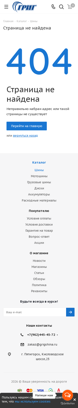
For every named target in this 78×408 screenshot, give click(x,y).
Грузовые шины (39, 182)
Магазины (39, 267)
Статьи (39, 273)
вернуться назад (25, 136)
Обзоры (39, 279)
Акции (39, 243)
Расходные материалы (39, 200)
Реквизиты (39, 291)
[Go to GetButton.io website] (68, 403)
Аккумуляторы (39, 194)
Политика (39, 285)
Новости (39, 261)
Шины (39, 170)
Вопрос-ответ (39, 237)
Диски (39, 188)
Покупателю (39, 211)
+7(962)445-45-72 (41, 335)
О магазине (39, 253)
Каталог (39, 162)
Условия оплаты (39, 218)
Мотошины (39, 176)
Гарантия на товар (39, 231)
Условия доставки (39, 224)
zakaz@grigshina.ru (42, 345)
